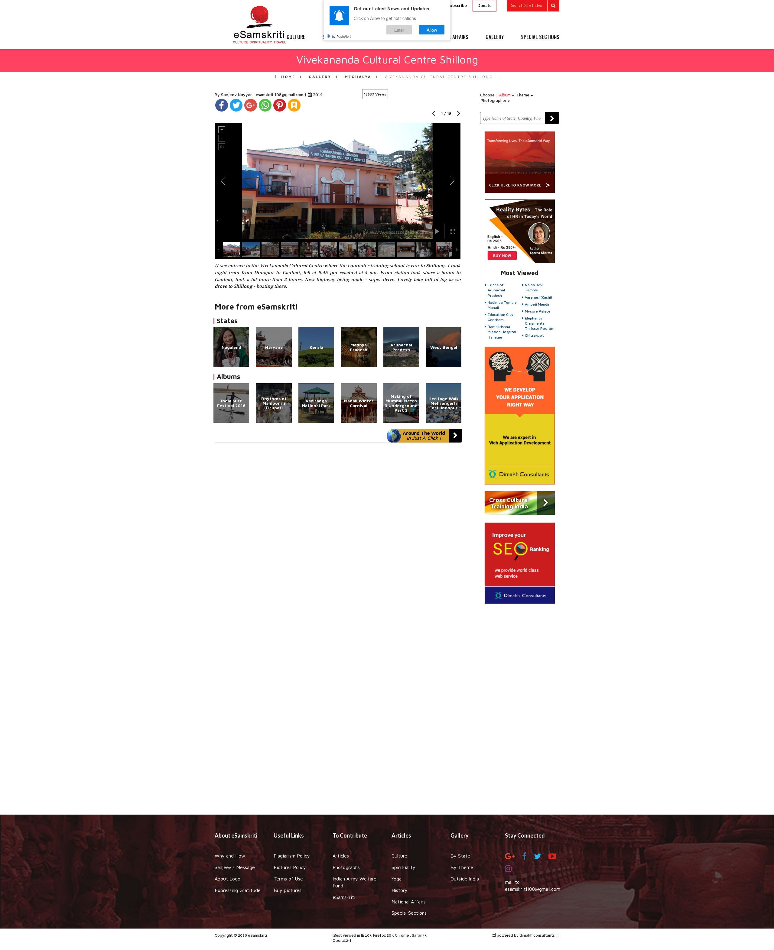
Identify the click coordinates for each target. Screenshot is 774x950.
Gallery (320, 76)
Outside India (464, 878)
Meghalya (358, 76)
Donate (484, 5)
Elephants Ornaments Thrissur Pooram (539, 323)
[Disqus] (337, 525)
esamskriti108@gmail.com (280, 94)
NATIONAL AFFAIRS (449, 37)
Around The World (424, 435)
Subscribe (457, 5)
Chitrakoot (534, 335)
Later (399, 30)
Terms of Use (288, 878)
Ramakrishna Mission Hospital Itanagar (502, 331)
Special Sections (409, 913)
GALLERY (495, 37)
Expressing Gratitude (238, 890)
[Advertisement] (387, 719)
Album (505, 94)
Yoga (397, 878)
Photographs (346, 867)
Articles (341, 855)
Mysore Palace (537, 311)
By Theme (461, 867)
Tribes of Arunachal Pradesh (496, 290)
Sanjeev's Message (235, 867)
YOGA (373, 37)
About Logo (227, 878)
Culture (399, 855)
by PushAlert (341, 36)
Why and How (230, 855)
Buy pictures (287, 890)
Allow (432, 30)
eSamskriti (344, 897)
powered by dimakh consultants (526, 935)
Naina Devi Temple (534, 287)
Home (288, 76)
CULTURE (296, 37)
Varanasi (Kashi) (538, 297)
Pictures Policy (290, 867)
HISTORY (405, 37)
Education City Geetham (500, 317)
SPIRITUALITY (336, 37)
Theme (523, 94)
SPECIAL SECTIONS (540, 37)
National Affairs (409, 901)
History (400, 890)
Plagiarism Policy (292, 855)
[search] (533, 5)
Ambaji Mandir (537, 304)
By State (460, 855)
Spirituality (403, 867)
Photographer (494, 100)
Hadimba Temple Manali (502, 305)
